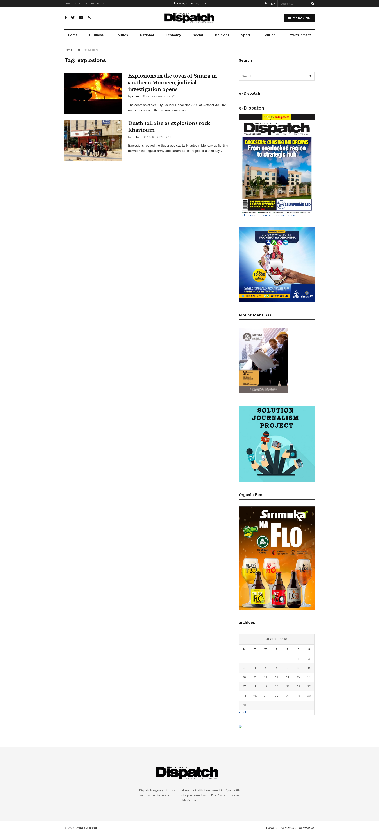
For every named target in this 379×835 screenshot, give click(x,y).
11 (255, 677)
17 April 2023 (154, 137)
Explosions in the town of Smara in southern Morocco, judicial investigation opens (172, 82)
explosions (91, 49)
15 (298, 677)
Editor (136, 96)
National (147, 35)
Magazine (301, 18)
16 (308, 677)
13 (276, 677)
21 (287, 686)
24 (244, 696)
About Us (81, 3)
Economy (173, 35)
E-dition (269, 35)
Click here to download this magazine (267, 215)
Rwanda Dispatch (86, 827)
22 (298, 686)
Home (68, 3)
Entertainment (299, 35)
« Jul (242, 712)
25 (255, 696)
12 (265, 677)
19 (265, 686)
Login (271, 3)
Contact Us (96, 3)
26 (265, 696)
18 (255, 686)
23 (309, 686)
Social (198, 35)
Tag (78, 49)
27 (277, 696)
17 (244, 686)
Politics (121, 35)
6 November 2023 (157, 96)
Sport (245, 35)
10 (244, 677)
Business (96, 35)
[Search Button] (312, 3)
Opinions (222, 35)
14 (287, 677)
